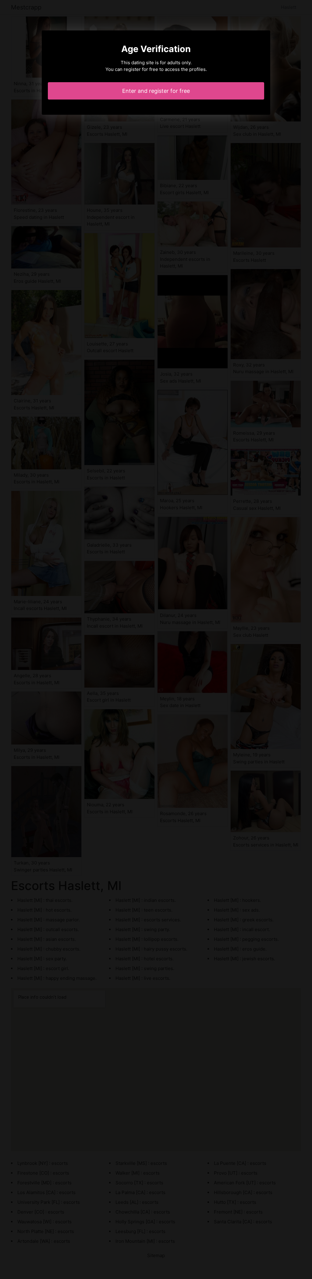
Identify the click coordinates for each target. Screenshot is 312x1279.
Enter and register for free (156, 91)
